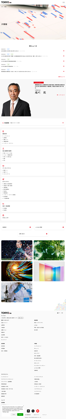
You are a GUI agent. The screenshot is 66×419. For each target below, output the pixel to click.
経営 (8, 49)
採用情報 (3, 402)
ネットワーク (3, 339)
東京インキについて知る (7, 153)
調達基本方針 (3, 393)
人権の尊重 (3, 391)
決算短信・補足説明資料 (7, 183)
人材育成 (36, 381)
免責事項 (4, 227)
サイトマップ (44, 414)
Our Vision (17, 258)
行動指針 (3, 327)
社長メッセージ (4, 322)
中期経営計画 (5, 141)
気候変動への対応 (4, 386)
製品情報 (49, 279)
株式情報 (5, 208)
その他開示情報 (6, 198)
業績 (4, 158)
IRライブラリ (6, 181)
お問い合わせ (22, 233)
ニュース (3, 400)
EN (62, 312)
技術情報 (16, 300)
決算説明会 (5, 187)
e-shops (35, 325)
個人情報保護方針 (28, 414)
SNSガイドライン (36, 414)
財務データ (5, 172)
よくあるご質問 (39, 227)
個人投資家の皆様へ (7, 151)
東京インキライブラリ (38, 322)
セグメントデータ (6, 173)
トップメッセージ (6, 135)
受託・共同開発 (4, 351)
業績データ (5, 170)
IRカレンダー (6, 217)
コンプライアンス (37, 391)
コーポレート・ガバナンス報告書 (9, 194)
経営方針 (5, 133)
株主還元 (5, 210)
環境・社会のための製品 (39, 327)
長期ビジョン (5, 139)
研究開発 (3, 348)
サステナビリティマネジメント (7, 379)
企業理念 (5, 137)
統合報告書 (5, 196)
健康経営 (3, 396)
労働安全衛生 (36, 379)
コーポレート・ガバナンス (8, 143)
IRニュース (62, 76)
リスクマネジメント (38, 388)
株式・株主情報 (6, 206)
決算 (12, 54)
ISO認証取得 (36, 393)
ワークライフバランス (38, 376)
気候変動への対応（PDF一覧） (7, 388)
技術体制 (3, 346)
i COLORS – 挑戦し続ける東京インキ (9, 317)
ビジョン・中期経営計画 (7, 154)
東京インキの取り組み (7, 156)
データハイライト (7, 168)
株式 (4, 160)
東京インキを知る (4, 337)
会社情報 (3, 334)
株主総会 (5, 191)
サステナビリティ (49, 258)
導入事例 (36, 330)
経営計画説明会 (6, 189)
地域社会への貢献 (37, 384)
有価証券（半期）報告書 (7, 185)
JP (58, 312)
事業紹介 (16, 279)
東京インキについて (5, 320)
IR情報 (35, 343)
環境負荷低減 (3, 384)
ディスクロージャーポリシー (39, 365)
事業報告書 (5, 192)
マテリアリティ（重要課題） (6, 381)
